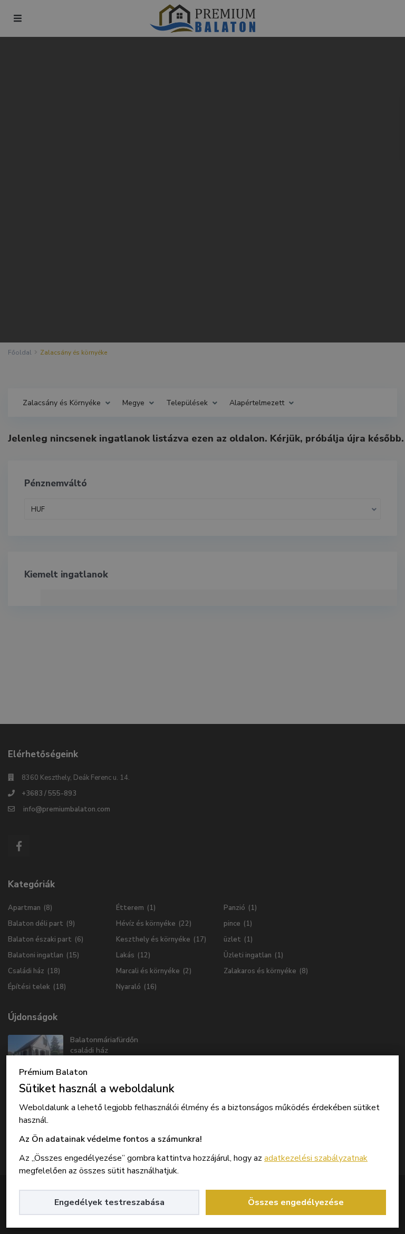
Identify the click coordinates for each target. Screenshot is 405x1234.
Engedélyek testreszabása (109, 1202)
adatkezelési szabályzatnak (316, 1158)
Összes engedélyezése (296, 1202)
